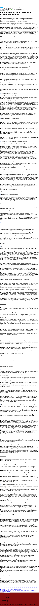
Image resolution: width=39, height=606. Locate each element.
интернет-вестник (3, 6)
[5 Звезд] (16, 9)
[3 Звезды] (9, 9)
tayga (5, 587)
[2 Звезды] (5, 9)
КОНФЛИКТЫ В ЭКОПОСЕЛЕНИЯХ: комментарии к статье (10, 589)
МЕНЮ (2, 7)
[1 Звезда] (2, 9)
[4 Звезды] (13, 9)
